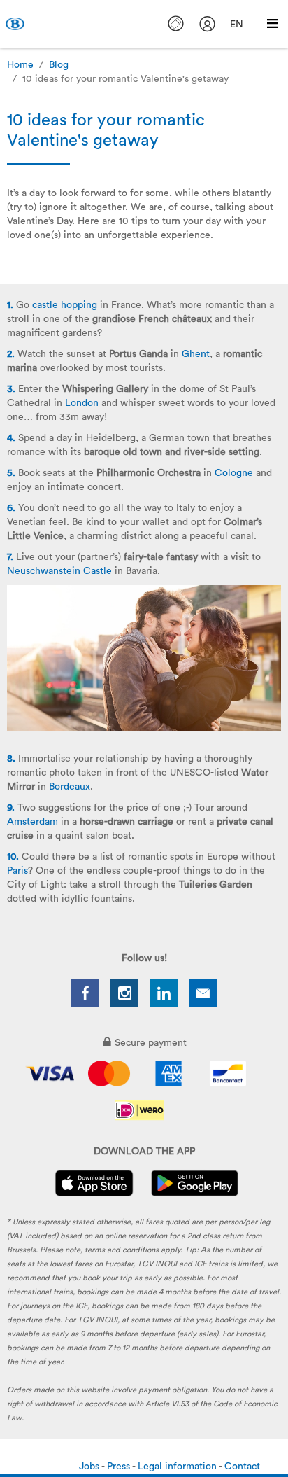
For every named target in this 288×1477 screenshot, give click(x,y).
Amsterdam (32, 822)
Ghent (196, 354)
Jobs (90, 1466)
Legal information (178, 1466)
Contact (242, 1466)
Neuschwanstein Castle (59, 571)
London (82, 403)
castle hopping (64, 305)
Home (20, 65)
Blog (59, 65)
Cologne (234, 473)
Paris (17, 871)
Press (119, 1466)
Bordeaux (69, 787)
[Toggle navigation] (272, 24)
